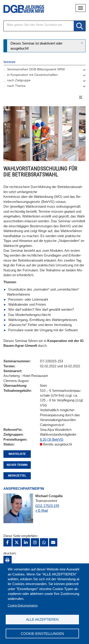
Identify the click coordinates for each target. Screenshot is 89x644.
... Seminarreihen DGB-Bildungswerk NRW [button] (34, 69)
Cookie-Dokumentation (23, 605)
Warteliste (17, 454)
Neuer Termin (17, 464)
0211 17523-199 (47, 506)
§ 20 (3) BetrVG (51, 439)
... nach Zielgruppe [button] (17, 80)
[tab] (44, 70)
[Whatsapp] (44, 542)
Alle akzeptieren (42, 619)
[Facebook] (7, 542)
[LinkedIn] (26, 542)
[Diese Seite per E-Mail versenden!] (53, 542)
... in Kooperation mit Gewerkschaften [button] (30, 74)
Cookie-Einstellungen (42, 634)
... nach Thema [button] (14, 85)
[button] (82, 42)
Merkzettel (17, 475)
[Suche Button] (79, 26)
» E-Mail (41, 510)
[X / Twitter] (17, 542)
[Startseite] (20, 9)
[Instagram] (35, 542)
